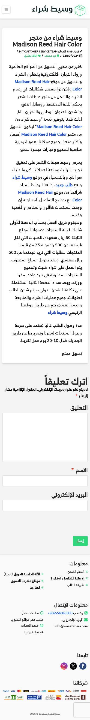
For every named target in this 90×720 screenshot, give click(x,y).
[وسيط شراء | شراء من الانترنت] (59, 9)
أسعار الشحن (76, 572)
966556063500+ (60, 613)
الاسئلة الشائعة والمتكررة (67, 578)
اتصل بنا (35, 587)
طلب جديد (64, 184)
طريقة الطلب (75, 585)
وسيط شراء (22, 177)
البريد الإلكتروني (69, 494)
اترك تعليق (31, 55)
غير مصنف (50, 55)
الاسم (79, 470)
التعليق (79, 407)
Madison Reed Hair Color (59, 126)
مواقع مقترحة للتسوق (25, 581)
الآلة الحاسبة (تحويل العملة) (22, 574)
